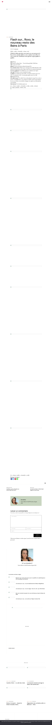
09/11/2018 (11, 37)
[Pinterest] (15, 479)
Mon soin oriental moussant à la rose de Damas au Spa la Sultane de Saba (30, 594)
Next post (32, 487)
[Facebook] (11, 479)
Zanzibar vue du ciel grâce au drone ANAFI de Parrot (12, 489)
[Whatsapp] (17, 479)
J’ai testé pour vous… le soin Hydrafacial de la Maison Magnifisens (30, 583)
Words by (14, 49)
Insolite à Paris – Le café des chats (15, 683)
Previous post (9, 487)
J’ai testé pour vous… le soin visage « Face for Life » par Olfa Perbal (30, 588)
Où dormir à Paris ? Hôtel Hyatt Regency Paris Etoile (37, 489)
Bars (7, 37)
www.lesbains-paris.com (22, 84)
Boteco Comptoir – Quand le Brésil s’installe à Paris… (14, 703)
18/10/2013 (13, 681)
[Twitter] (13, 479)
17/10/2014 (34, 701)
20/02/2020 (11, 701)
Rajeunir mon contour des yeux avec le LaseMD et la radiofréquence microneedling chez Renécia (30, 578)
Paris (10, 681)
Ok (25, 723)
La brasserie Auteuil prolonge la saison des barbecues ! (35, 683)
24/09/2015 (32, 681)
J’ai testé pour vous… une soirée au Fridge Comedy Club (28, 598)
